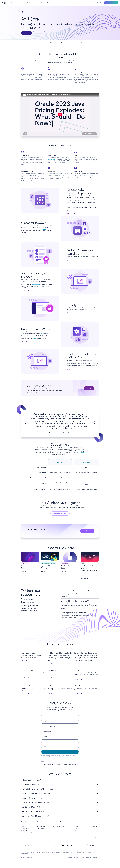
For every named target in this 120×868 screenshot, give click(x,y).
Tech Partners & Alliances (58, 832)
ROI (51, 42)
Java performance (80, 458)
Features (46, 42)
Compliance (70, 863)
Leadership (95, 832)
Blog (76, 836)
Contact (94, 839)
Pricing (22, 841)
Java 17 (34, 338)
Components (79, 42)
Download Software (41, 832)
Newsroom (77, 830)
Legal (83, 863)
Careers (94, 834)
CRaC (41, 333)
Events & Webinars (79, 834)
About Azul (95, 830)
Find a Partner (56, 834)
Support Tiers (64, 42)
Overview (33, 42)
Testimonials (57, 42)
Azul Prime (23, 832)
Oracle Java (32, 80)
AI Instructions (96, 843)
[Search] (87, 2)
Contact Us (86, 42)
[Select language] (90, 2)
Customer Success (41, 830)
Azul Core (23, 830)
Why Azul (95, 836)
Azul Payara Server (25, 836)
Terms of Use (88, 863)
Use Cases (39, 42)
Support (72, 42)
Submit (60, 758)
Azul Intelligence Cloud (26, 839)
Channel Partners (56, 830)
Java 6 (44, 229)
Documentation (40, 834)
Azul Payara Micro (25, 834)
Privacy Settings (96, 863)
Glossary (94, 841)
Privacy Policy (76, 863)
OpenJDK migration (36, 284)
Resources (77, 832)
